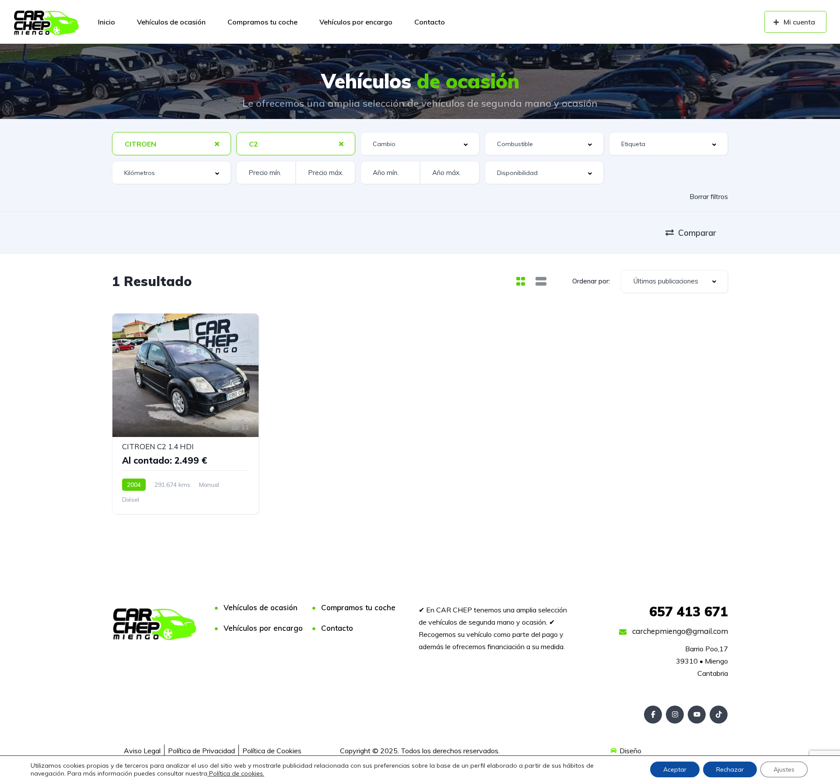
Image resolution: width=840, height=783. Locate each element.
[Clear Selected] (217, 143)
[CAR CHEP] (46, 21)
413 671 (688, 611)
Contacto (429, 21)
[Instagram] (675, 715)
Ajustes (784, 769)
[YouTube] (697, 715)
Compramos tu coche (263, 21)
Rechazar (730, 769)
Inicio (106, 21)
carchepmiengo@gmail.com (679, 631)
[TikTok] (719, 715)
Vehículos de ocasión (171, 21)
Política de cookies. (235, 773)
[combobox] (171, 143)
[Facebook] (653, 715)
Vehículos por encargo (355, 21)
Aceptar (674, 769)
